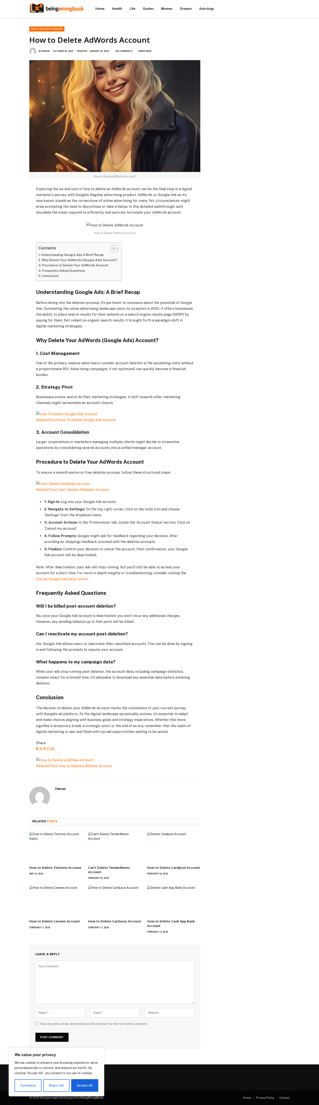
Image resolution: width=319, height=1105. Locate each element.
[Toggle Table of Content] (112, 248)
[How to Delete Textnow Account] (55, 847)
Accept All (85, 1085)
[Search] (282, 9)
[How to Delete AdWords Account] (114, 116)
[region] (56, 1072)
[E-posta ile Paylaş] (52, 749)
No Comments (124, 51)
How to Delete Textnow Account (55, 867)
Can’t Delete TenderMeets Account (109, 869)
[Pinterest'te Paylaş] (44, 749)
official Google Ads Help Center (62, 579)
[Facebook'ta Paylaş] (37, 749)
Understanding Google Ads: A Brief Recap (72, 255)
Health (117, 9)
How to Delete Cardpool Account (173, 867)
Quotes (148, 9)
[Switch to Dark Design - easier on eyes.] (287, 8)
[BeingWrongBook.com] (56, 9)
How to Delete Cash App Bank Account (171, 923)
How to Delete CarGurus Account (114, 921)
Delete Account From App (47, 29)
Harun (45, 51)
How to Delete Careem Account (54, 921)
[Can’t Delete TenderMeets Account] (114, 847)
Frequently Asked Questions (63, 270)
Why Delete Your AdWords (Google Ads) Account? (79, 260)
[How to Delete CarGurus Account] (114, 900)
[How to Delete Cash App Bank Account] (173, 900)
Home (100, 9)
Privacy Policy (265, 1097)
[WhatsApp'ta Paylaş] (48, 749)
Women (167, 9)
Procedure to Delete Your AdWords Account (75, 265)
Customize (28, 1085)
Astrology (206, 9)
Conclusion (50, 276)
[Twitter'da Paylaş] (41, 749)
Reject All (56, 1085)
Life (132, 9)
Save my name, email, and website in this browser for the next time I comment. (94, 1024)
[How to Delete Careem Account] (55, 900)
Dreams (186, 9)
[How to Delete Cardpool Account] (173, 847)
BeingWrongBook (92, 1097)
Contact (284, 1097)
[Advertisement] (250, 56)
